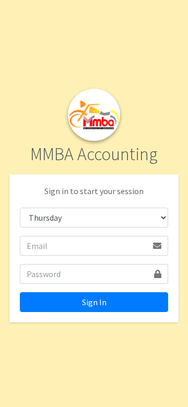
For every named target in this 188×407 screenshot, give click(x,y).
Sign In (94, 302)
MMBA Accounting (94, 154)
